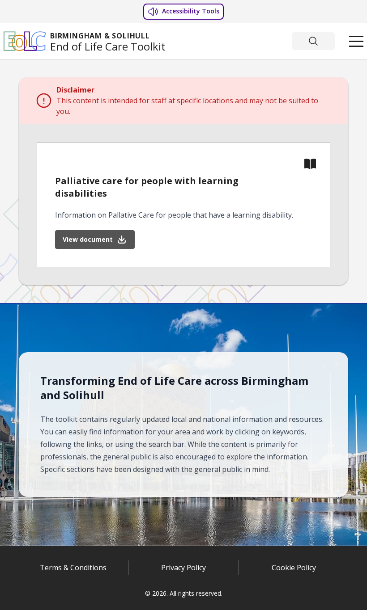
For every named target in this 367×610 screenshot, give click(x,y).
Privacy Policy (183, 569)
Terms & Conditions (73, 569)
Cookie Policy (294, 569)
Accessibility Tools (189, 11)
